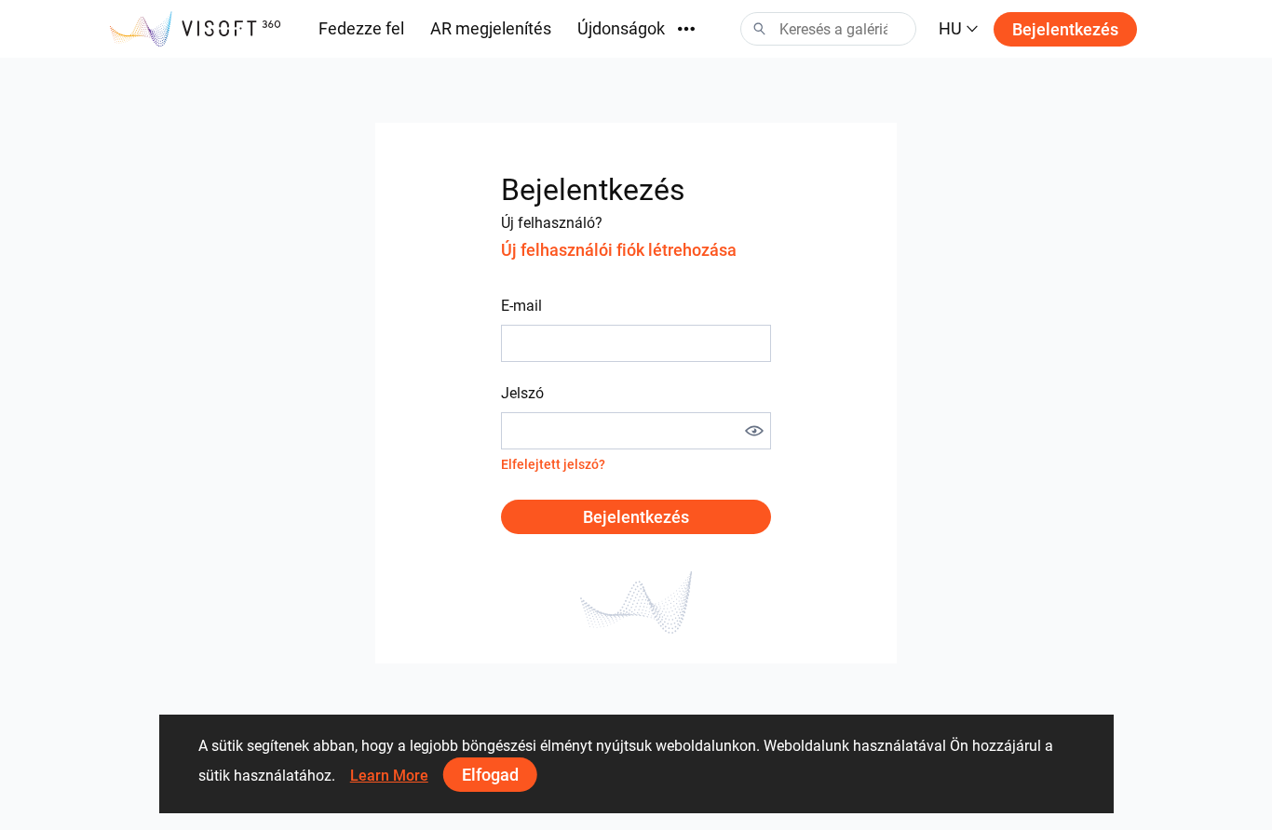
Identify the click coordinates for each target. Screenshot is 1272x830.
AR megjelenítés (490, 28)
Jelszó (522, 393)
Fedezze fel (361, 28)
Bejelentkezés (1065, 29)
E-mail (521, 306)
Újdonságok (621, 28)
